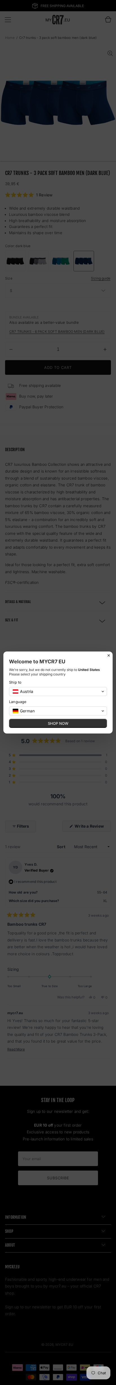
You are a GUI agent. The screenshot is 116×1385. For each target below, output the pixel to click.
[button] (58, 691)
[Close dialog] (108, 655)
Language (18, 701)
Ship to (15, 682)
